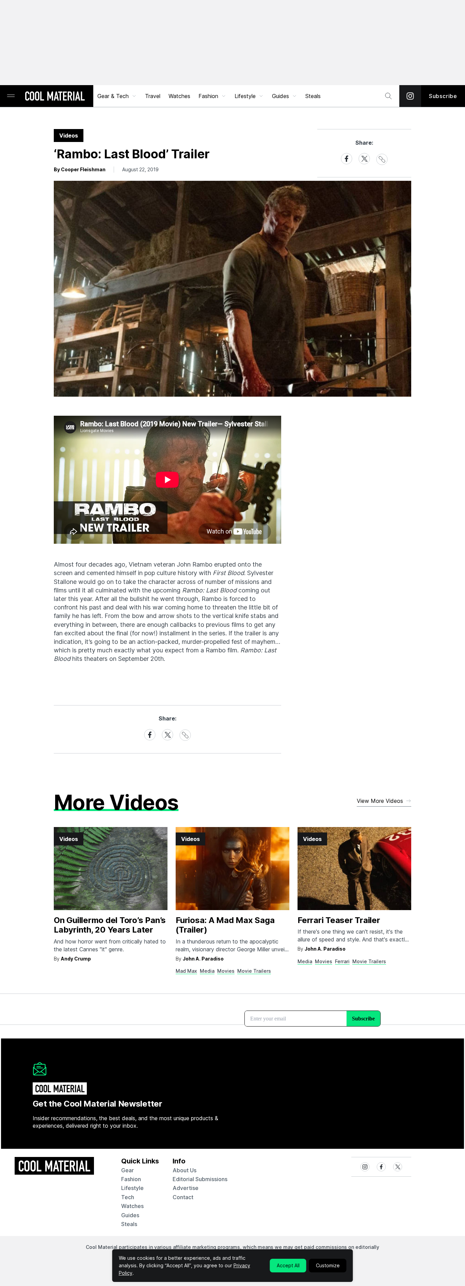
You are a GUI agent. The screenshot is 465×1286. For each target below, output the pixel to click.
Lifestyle (245, 96)
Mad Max (186, 971)
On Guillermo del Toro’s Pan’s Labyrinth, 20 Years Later (110, 925)
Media (207, 971)
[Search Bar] (388, 96)
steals (313, 96)
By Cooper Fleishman (80, 169)
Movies (226, 971)
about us (184, 1170)
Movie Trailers (254, 971)
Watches (179, 96)
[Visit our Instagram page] (410, 96)
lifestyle (132, 1188)
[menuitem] (117, 96)
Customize (328, 1265)
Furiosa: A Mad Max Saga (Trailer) (225, 925)
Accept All (288, 1265)
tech (127, 1197)
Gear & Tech (113, 96)
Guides (280, 96)
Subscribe (443, 96)
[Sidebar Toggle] (10, 96)
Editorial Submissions (200, 1179)
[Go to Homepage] (55, 97)
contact (183, 1197)
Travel (152, 96)
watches (132, 1206)
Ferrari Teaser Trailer (339, 920)
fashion (131, 1179)
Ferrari (342, 961)
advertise (185, 1188)
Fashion (208, 96)
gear (127, 1170)
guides (130, 1215)
